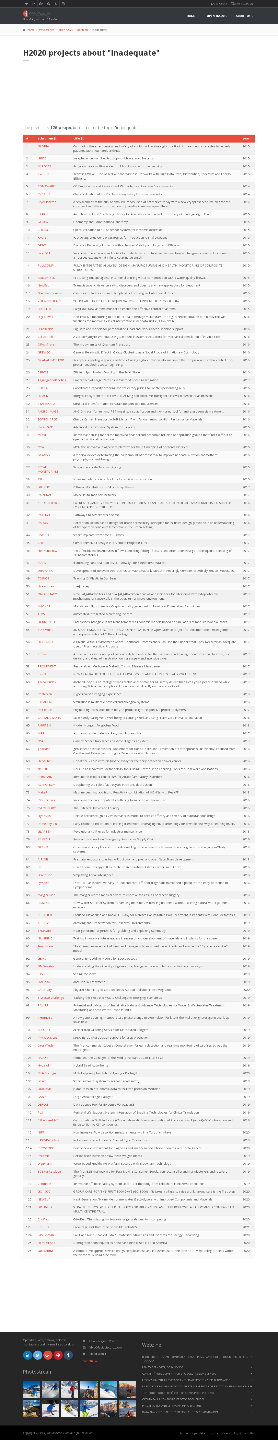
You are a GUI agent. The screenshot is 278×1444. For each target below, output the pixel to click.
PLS (40, 1112)
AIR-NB (43, 859)
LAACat (43, 1097)
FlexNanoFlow (47, 551)
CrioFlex (43, 1219)
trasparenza (46, 30)
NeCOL (43, 769)
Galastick (44, 455)
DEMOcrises (46, 1243)
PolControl (45, 710)
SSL (40, 479)
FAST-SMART (47, 1235)
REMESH (44, 839)
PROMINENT (47, 666)
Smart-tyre (45, 946)
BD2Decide (46, 329)
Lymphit (43, 883)
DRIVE (42, 245)
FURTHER (45, 915)
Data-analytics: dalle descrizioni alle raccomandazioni (180, 1412)
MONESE (44, 435)
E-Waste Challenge (51, 997)
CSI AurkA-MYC (48, 1120)
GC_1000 (44, 1191)
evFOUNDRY (47, 808)
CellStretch (45, 337)
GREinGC (44, 352)
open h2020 (66, 30)
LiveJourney (46, 586)
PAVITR (43, 1005)
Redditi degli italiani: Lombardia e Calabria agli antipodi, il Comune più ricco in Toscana (195, 1359)
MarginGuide (46, 895)
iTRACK (43, 396)
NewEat (43, 285)
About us (243, 16)
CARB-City (45, 990)
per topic (82, 30)
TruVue (43, 654)
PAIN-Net (44, 495)
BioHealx (44, 982)
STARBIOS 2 (46, 404)
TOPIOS (43, 578)
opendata (198, 1433)
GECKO (43, 847)
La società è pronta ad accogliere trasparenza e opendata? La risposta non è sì (197, 1386)
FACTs (42, 237)
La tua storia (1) (243, 3)
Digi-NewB (45, 317)
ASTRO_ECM (46, 784)
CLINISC (43, 230)
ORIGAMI (44, 1089)
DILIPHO (44, 487)
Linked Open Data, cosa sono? (162, 1367)
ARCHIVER (45, 923)
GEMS (42, 958)
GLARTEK (44, 831)
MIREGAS (44, 166)
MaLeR (42, 792)
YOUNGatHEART (50, 301)
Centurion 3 (46, 1184)
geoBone (44, 749)
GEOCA (43, 222)
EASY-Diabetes (48, 1140)
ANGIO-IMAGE (48, 411)
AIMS (41, 614)
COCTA (43, 388)
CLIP (41, 543)
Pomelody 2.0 (47, 824)
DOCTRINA (45, 642)
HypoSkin (44, 816)
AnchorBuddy (47, 682)
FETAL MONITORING (48, 469)
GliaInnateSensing (50, 293)
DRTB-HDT (46, 1207)
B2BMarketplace (49, 1171)
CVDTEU (44, 194)
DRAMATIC (45, 570)
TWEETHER (46, 174)
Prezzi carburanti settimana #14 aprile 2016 (171, 1406)
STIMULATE (46, 702)
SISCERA (43, 535)
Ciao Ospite (220, 3)
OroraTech (45, 1045)
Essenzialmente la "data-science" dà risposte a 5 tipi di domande (186, 1380)
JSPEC (42, 158)
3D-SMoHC (45, 630)
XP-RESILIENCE (49, 503)
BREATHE (45, 309)
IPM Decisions (48, 1037)
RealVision (45, 694)
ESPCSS (43, 372)
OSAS (41, 741)
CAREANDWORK (49, 717)
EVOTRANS (46, 427)
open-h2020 (215, 16)
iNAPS (42, 563)
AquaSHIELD (46, 277)
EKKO (42, 674)
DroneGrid (45, 875)
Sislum (42, 1081)
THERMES (45, 1017)
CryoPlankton (47, 202)
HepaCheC (45, 761)
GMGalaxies (46, 966)
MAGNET (44, 606)
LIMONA (43, 903)
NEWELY (44, 1199)
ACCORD (44, 1030)
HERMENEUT (47, 622)
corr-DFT (44, 253)
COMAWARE (46, 186)
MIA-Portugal (47, 1073)
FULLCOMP (46, 265)
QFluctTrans (46, 344)
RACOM (43, 1058)
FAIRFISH (44, 725)
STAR (41, 214)
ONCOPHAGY (47, 594)
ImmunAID (45, 777)
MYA (41, 447)
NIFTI (42, 1132)
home (191, 16)
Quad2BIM (45, 1251)
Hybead (43, 1065)
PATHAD (44, 515)
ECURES (43, 1227)
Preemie (44, 1156)
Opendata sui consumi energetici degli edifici (173, 1399)
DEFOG (43, 1104)
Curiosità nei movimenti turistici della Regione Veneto (179, 1373)
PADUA (43, 523)
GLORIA (43, 146)
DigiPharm (45, 1163)
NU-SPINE (45, 938)
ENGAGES (44, 930)
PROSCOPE (46, 1148)
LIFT (41, 867)
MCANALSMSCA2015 (52, 360)
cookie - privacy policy (223, 1433)
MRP (41, 733)
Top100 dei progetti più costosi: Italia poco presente (178, 1393)
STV (40, 974)
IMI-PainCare (47, 800)
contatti (248, 1433)
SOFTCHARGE (48, 419)
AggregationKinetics (52, 380)
